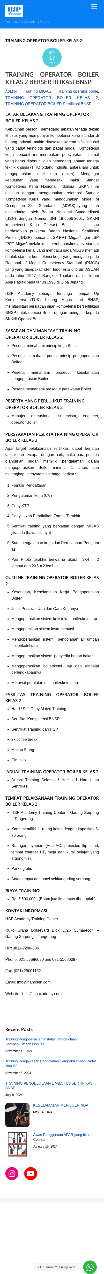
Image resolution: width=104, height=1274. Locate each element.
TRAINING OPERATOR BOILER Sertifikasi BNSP (48, 104)
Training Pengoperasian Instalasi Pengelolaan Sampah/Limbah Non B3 (41, 1041)
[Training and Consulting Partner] (14, 15)
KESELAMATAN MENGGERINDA (60, 1105)
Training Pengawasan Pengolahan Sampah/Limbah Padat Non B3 (50, 1063)
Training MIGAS (37, 91)
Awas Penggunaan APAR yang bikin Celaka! (61, 1137)
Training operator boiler (78, 91)
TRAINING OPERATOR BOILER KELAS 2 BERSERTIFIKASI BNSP (52, 78)
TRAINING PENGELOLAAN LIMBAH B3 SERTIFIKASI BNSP (49, 1085)
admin (11, 91)
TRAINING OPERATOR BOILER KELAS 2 (51, 98)
